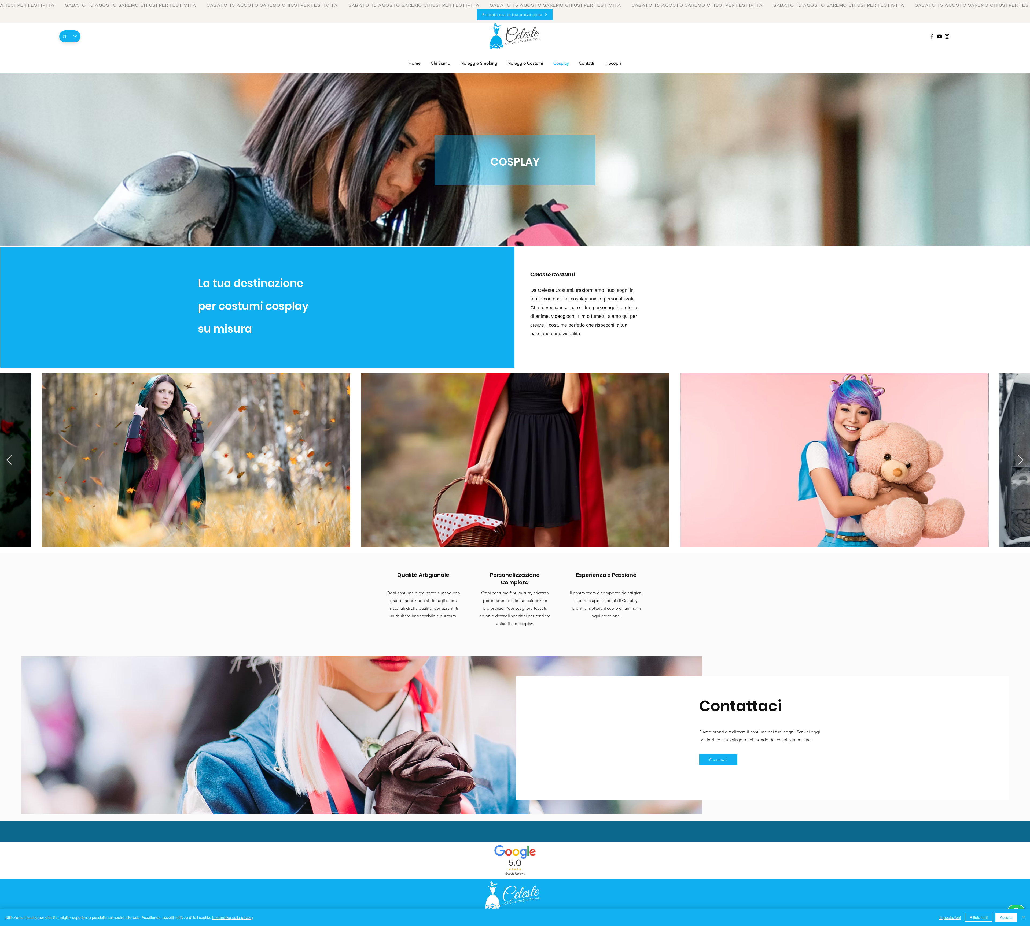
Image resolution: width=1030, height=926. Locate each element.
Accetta (1006, 917)
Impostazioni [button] (950, 917)
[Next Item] (1021, 460)
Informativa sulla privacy (232, 917)
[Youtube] (939, 36)
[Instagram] (947, 36)
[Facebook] (932, 36)
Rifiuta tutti (979, 917)
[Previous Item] (9, 460)
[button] (612, 63)
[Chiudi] (1023, 917)
